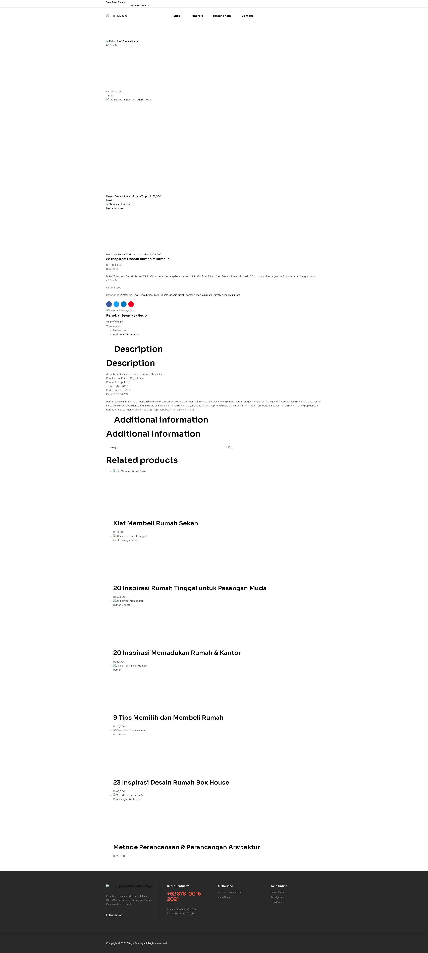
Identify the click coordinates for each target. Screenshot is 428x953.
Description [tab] (138, 349)
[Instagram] (320, 4)
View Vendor (113, 326)
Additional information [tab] (161, 420)
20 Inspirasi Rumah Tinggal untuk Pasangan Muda (190, 588)
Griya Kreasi (146, 294)
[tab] (217, 330)
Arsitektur (126, 294)
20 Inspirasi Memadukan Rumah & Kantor (177, 653)
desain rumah (177, 294)
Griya (136, 294)
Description (120, 330)
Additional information (126, 334)
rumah (217, 294)
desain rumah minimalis (199, 294)
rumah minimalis (231, 294)
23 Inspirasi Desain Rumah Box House (171, 782)
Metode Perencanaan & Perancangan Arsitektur (186, 847)
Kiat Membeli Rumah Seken (155, 523)
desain (164, 294)
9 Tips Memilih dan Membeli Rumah (168, 717)
